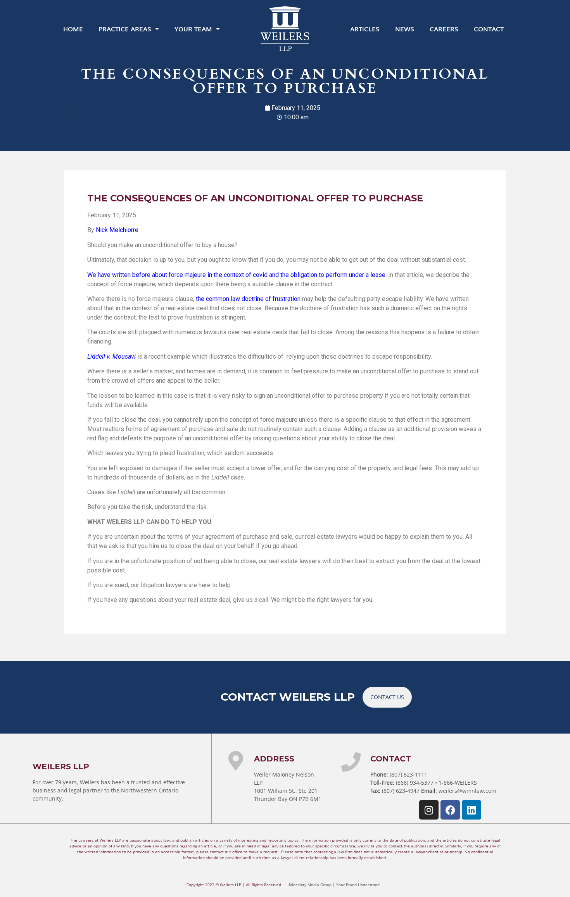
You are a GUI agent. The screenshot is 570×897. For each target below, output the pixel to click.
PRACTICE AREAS (124, 28)
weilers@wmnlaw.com (467, 790)
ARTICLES (365, 28)
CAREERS (444, 28)
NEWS (404, 28)
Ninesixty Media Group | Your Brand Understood (334, 884)
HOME (73, 28)
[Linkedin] (471, 810)
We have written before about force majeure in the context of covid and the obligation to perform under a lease (236, 274)
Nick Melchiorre (118, 230)
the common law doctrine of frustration (248, 298)
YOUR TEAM (193, 28)
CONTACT (489, 28)
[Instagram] (429, 810)
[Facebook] (450, 810)
